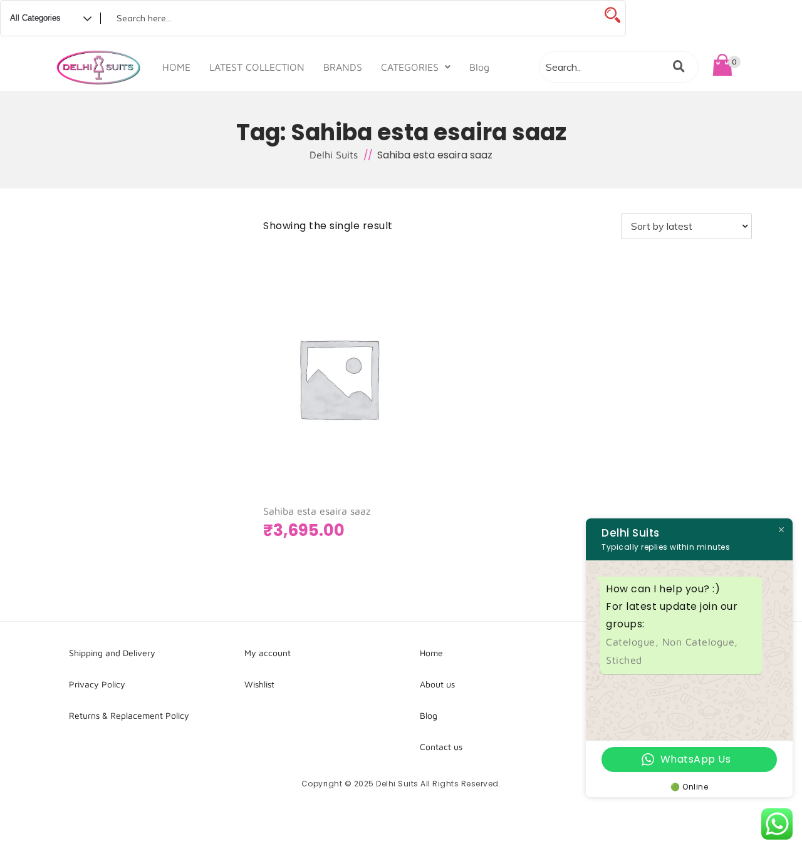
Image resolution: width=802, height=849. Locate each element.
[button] (416, 67)
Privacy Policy (97, 684)
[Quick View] (363, 425)
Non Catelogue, (700, 641)
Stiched (624, 660)
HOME (176, 67)
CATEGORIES (410, 67)
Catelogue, (634, 641)
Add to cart (318, 424)
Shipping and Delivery (112, 652)
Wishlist (259, 684)
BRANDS (342, 67)
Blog (479, 67)
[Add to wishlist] (388, 425)
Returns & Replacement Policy (129, 715)
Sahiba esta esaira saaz (316, 511)
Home (431, 652)
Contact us (441, 746)
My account (267, 652)
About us (437, 684)
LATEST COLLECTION (257, 67)
